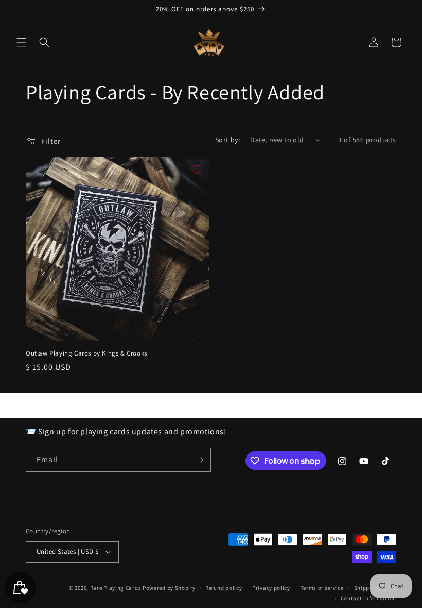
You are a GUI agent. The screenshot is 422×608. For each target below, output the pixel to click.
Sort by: (227, 139)
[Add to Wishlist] (196, 169)
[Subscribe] (199, 460)
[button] (21, 42)
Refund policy (223, 588)
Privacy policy (271, 588)
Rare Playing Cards (116, 588)
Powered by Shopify (169, 588)
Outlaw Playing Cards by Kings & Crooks (86, 353)
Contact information (368, 598)
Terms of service (322, 588)
